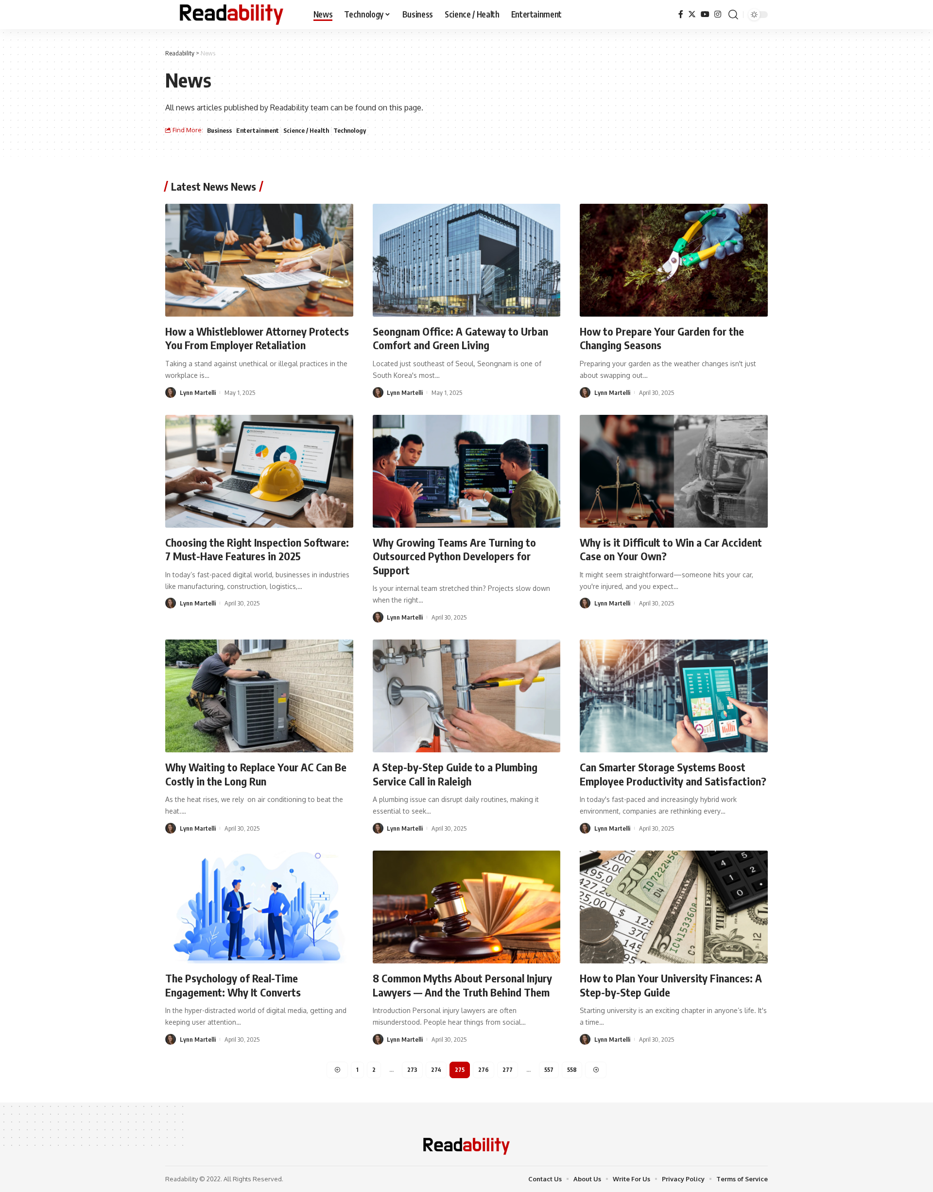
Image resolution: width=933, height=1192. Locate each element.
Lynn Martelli (198, 392)
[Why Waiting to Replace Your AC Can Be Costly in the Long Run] (259, 696)
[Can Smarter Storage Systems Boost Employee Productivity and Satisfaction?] (674, 696)
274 (436, 1069)
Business (219, 130)
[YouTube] (705, 14)
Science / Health (306, 130)
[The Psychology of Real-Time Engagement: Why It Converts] (259, 907)
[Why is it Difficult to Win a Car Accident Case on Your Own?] (674, 471)
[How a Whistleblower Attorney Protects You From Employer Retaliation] (259, 260)
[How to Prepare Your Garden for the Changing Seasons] (674, 260)
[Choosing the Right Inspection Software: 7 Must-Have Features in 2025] (259, 471)
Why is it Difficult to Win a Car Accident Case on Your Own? (671, 549)
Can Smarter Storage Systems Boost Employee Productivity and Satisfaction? (673, 774)
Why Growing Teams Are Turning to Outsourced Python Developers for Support (454, 556)
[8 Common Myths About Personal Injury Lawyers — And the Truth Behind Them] (467, 907)
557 (548, 1069)
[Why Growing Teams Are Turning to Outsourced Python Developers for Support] (467, 471)
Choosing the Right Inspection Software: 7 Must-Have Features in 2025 (257, 549)
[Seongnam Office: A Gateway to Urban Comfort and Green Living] (467, 260)
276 (483, 1069)
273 (412, 1069)
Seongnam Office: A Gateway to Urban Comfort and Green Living (460, 338)
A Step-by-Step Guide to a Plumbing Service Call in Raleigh (455, 774)
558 (572, 1069)
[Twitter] (692, 14)
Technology (349, 130)
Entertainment (257, 130)
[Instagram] (718, 14)
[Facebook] (681, 14)
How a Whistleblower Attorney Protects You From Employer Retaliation (257, 338)
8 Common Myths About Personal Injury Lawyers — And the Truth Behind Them (462, 985)
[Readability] (231, 14)
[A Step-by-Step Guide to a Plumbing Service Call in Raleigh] (467, 696)
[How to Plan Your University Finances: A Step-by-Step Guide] (674, 907)
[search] (733, 14)
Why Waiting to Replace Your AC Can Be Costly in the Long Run (255, 774)
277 (507, 1069)
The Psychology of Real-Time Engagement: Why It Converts (233, 985)
